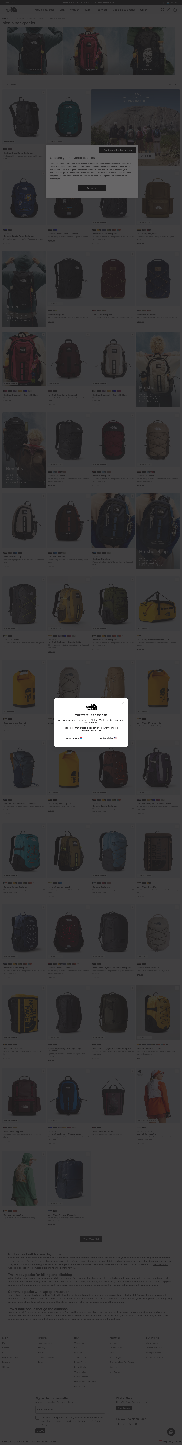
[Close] (122, 703)
